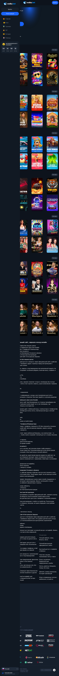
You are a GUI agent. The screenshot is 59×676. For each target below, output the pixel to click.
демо (22, 65)
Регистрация (10, 13)
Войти (55, 2)
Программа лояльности (8, 596)
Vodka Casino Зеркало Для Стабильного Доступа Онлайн (21, 347)
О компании (5, 594)
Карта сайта (5, 618)
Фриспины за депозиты (8, 602)
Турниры (8, 26)
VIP (6, 30)
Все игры (54, 49)
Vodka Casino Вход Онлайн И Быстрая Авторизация (20, 355)
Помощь (8, 38)
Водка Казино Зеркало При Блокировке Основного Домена (22, 353)
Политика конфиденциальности (10, 615)
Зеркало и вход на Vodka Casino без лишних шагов (20, 345)
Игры (6, 22)
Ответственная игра (7, 613)
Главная (7, 19)
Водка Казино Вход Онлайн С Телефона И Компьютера (21, 349)
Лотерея (8, 34)
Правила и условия (7, 611)
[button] (10, 669)
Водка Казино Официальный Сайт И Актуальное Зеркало (22, 356)
